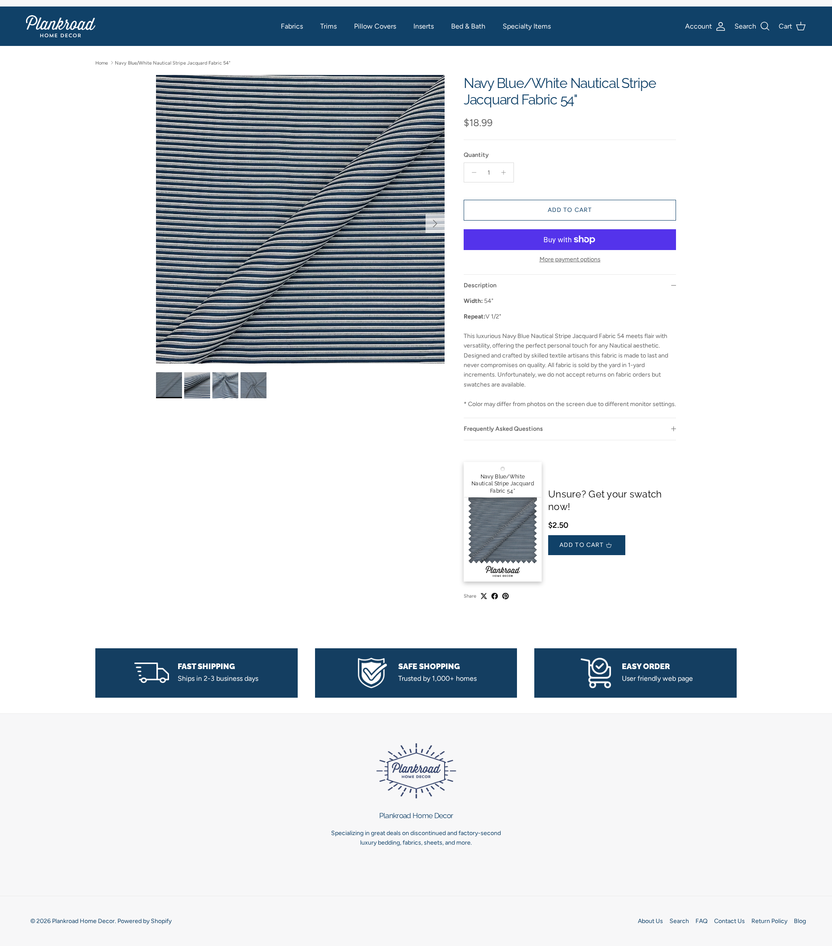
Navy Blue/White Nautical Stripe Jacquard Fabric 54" (173, 62)
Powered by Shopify (144, 921)
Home (101, 62)
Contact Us (729, 921)
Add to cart (570, 210)
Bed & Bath (468, 26)
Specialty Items (527, 26)
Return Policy (769, 921)
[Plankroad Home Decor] (60, 26)
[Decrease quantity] (471, 172)
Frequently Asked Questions (503, 428)
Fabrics (292, 26)
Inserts (423, 26)
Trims (328, 26)
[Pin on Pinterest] (505, 596)
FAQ (702, 921)
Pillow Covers (375, 26)
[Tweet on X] (484, 596)
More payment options (570, 259)
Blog (800, 921)
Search (679, 921)
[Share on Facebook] (494, 596)
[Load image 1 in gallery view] (300, 219)
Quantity (476, 155)
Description (480, 285)
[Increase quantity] (506, 172)
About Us (650, 921)
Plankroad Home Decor (83, 921)
